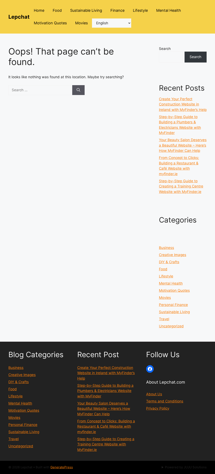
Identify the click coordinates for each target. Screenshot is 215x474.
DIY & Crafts (169, 262)
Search (165, 49)
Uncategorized (171, 326)
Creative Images (172, 255)
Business (166, 248)
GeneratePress (61, 467)
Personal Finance (173, 305)
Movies (81, 23)
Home (39, 10)
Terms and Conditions (164, 401)
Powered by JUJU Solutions (186, 467)
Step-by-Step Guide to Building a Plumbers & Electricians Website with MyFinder (105, 390)
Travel (164, 319)
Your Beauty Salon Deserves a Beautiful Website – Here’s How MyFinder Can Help (183, 145)
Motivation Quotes (50, 23)
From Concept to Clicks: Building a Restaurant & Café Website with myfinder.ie (106, 426)
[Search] (78, 90)
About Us (154, 394)
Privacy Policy (157, 408)
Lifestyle (140, 10)
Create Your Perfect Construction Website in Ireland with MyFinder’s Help (183, 104)
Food (57, 10)
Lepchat (19, 17)
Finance (117, 10)
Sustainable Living (86, 10)
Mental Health (168, 10)
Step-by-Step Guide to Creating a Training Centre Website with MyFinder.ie (181, 186)
